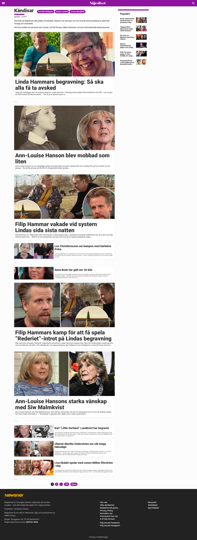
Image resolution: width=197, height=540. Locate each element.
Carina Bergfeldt (77, 11)
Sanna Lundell (62, 11)
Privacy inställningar (98, 537)
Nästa (73, 484)
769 (67, 484)
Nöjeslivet (17, 16)
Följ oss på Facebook (110, 523)
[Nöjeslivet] (98, 3)
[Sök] (193, 3)
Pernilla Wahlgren (45, 11)
